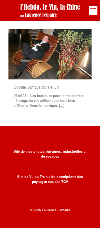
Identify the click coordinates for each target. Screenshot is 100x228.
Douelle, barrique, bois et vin (36, 87)
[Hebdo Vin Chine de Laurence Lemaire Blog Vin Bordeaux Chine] (50, 10)
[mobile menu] (93, 10)
